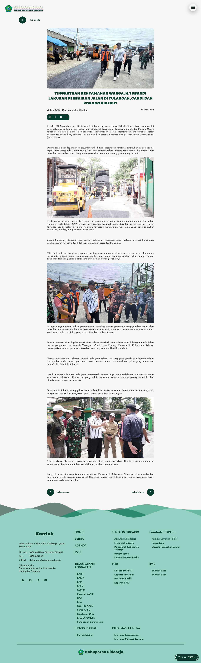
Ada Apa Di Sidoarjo (125, 539)
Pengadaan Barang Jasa (90, 622)
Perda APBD (83, 610)
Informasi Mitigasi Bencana (128, 639)
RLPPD (81, 590)
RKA (79, 598)
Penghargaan (121, 554)
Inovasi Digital (85, 635)
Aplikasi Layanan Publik (164, 539)
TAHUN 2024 (159, 575)
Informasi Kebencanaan (126, 635)
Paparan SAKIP (85, 594)
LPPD (80, 586)
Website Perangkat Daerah (166, 547)
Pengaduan (158, 543)
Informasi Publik (123, 579)
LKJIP (80, 574)
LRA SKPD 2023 (86, 618)
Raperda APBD (85, 606)
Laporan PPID (121, 583)
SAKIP (80, 578)
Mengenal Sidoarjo (124, 543)
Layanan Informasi (124, 575)
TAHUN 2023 (159, 571)
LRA (79, 602)
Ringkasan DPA (85, 614)
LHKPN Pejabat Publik (126, 558)
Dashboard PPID (123, 571)
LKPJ (80, 582)
